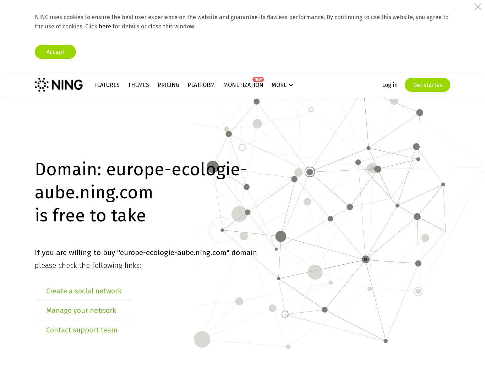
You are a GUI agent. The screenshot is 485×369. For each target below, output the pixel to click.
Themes (138, 85)
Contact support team (82, 330)
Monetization (243, 85)
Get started (427, 85)
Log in (390, 85)
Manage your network (81, 310)
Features (107, 85)
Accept (55, 52)
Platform (201, 85)
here (105, 26)
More (279, 85)
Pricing (168, 85)
